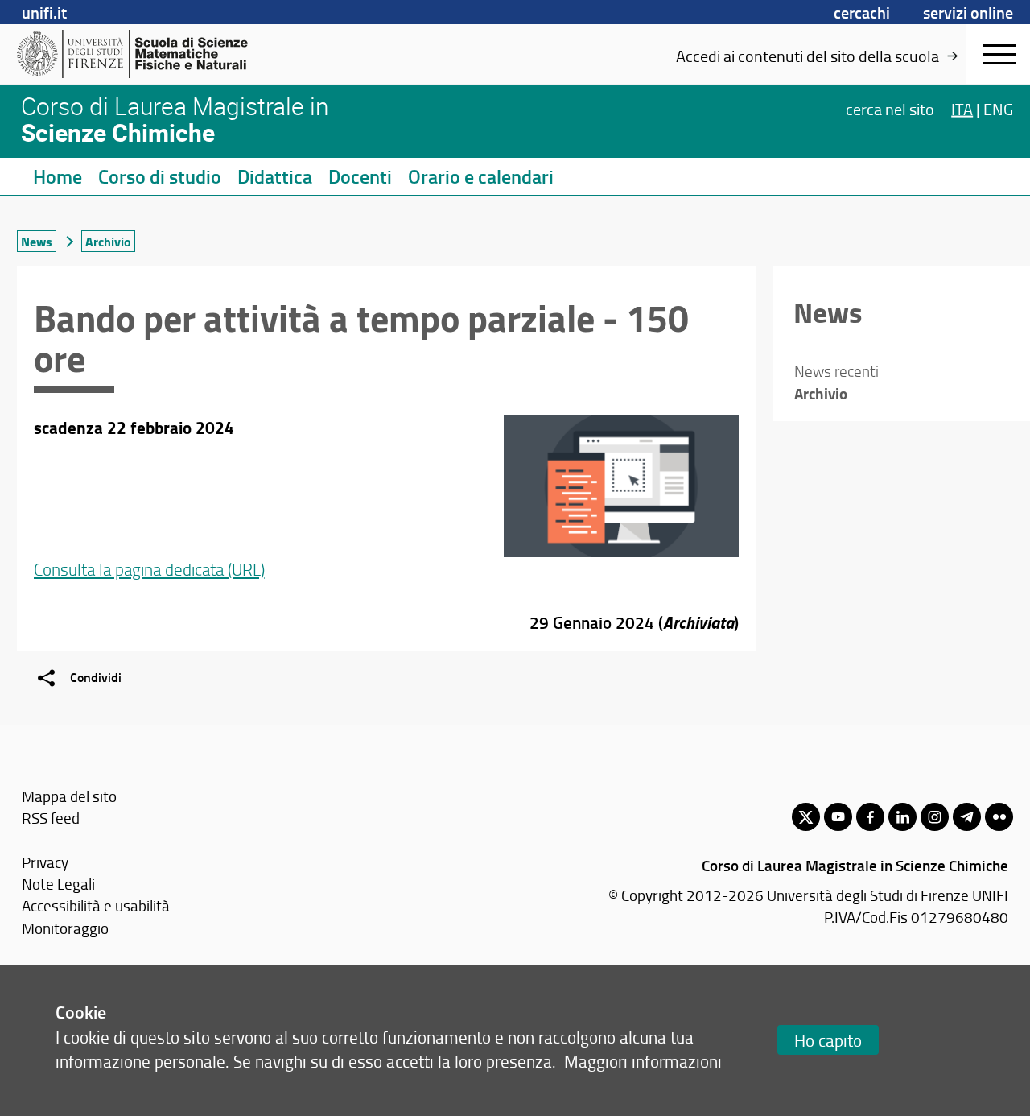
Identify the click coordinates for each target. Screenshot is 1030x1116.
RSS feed (51, 818)
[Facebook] (870, 817)
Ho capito (828, 1040)
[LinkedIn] (902, 817)
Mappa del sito (69, 796)
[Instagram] (935, 817)
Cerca (890, 108)
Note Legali (58, 884)
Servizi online (968, 12)
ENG (998, 108)
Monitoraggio (65, 928)
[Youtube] (838, 817)
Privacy (45, 862)
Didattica (274, 176)
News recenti (836, 371)
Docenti (360, 176)
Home (57, 176)
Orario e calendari (481, 176)
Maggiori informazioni (643, 1061)
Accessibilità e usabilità (96, 905)
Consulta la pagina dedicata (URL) (149, 569)
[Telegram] (967, 817)
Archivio (108, 241)
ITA (962, 108)
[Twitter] (806, 817)
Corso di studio (159, 176)
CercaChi (862, 12)
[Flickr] (999, 817)
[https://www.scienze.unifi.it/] (141, 54)
